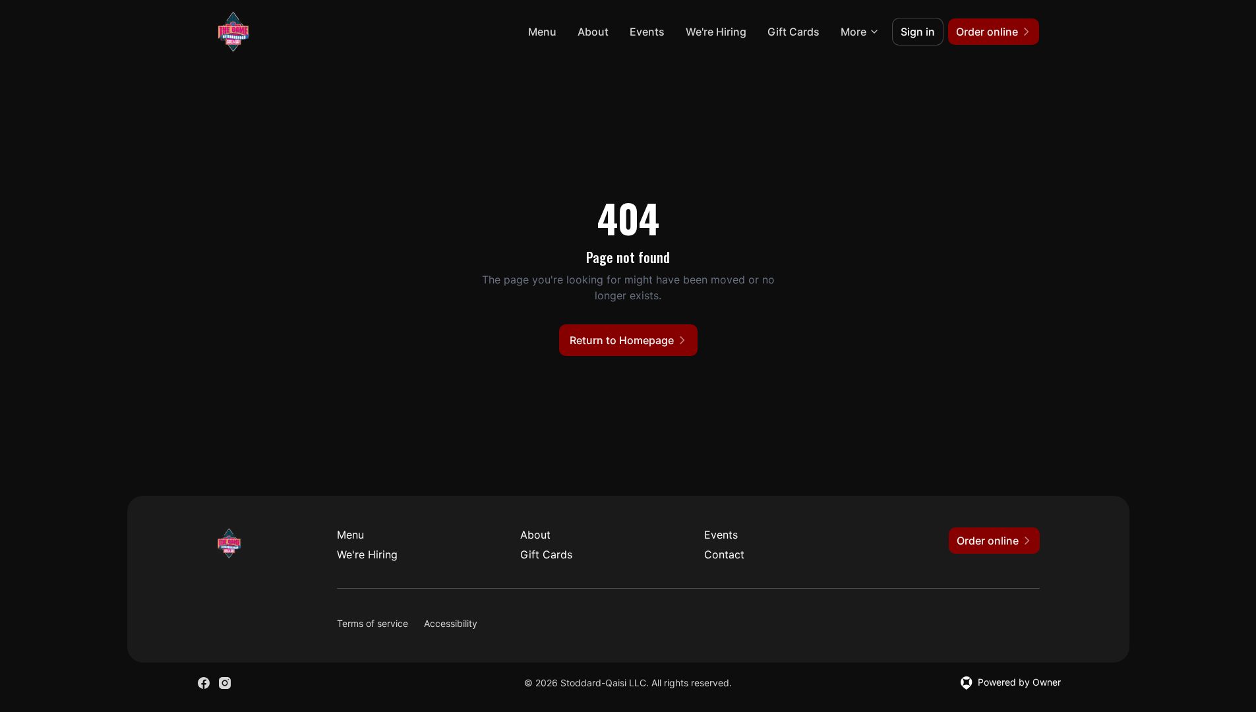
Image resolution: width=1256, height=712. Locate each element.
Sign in (918, 31)
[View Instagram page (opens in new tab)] (225, 683)
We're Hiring (716, 31)
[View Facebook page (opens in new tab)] (204, 683)
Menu (542, 31)
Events (647, 31)
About (593, 31)
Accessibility (450, 623)
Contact (724, 554)
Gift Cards (793, 31)
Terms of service (372, 623)
